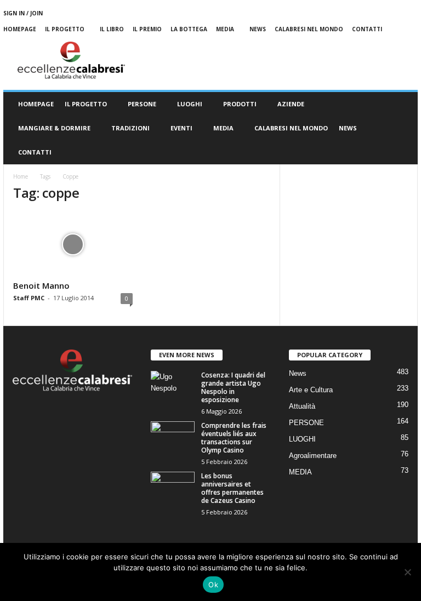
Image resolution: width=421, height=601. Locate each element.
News (257, 29)
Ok (213, 584)
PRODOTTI (240, 104)
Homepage (19, 29)
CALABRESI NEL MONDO (291, 128)
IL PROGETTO (86, 104)
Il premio (147, 29)
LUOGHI (189, 104)
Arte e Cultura (311, 390)
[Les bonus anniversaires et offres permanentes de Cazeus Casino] (173, 488)
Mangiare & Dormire (54, 128)
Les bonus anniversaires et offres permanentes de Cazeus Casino (232, 488)
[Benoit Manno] (73, 244)
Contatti (367, 29)
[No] (407, 571)
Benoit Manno (41, 285)
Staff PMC (28, 298)
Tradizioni (130, 128)
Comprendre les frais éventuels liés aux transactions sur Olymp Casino (233, 438)
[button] (401, 128)
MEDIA (225, 29)
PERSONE (142, 104)
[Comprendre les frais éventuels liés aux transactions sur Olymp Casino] (173, 437)
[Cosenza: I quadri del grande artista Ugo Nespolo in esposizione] (173, 387)
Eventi (181, 128)
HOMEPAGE (36, 104)
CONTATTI (35, 152)
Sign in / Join (23, 13)
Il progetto (64, 29)
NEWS (348, 128)
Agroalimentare (313, 455)
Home (20, 176)
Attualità (302, 406)
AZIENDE (290, 104)
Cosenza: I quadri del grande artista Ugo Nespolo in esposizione (233, 387)
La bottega (188, 29)
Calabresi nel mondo (309, 29)
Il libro (112, 29)
